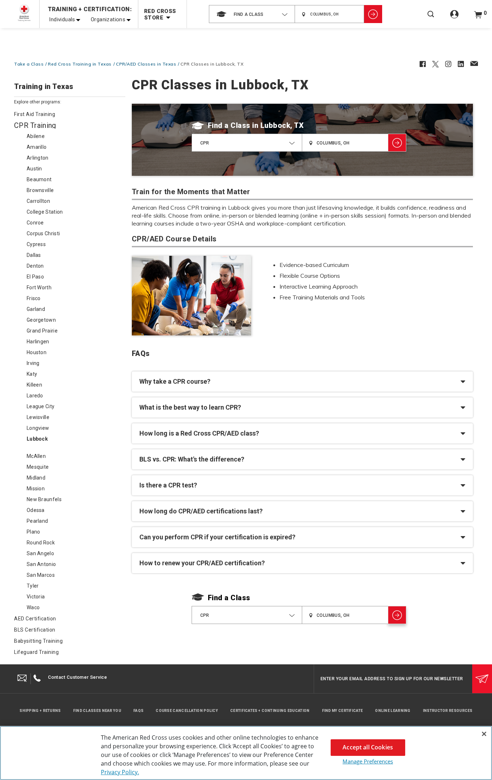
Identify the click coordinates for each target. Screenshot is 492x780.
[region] (246, 753)
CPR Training (35, 125)
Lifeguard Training (36, 652)
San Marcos (41, 575)
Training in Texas (43, 87)
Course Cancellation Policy (187, 711)
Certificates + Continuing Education (270, 711)
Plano (33, 532)
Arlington (38, 158)
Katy (32, 374)
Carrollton (38, 201)
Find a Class (229, 125)
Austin (34, 168)
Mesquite (38, 467)
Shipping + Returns (40, 711)
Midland (36, 478)
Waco (33, 607)
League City (40, 406)
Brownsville (40, 190)
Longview (38, 428)
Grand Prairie (42, 331)
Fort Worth (39, 287)
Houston (36, 352)
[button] (302, 381)
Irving (33, 363)
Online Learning (393, 711)
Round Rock (41, 542)
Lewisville (38, 417)
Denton (35, 266)
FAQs (138, 711)
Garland (36, 309)
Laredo (35, 395)
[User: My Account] (454, 18)
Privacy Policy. (120, 772)
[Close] (484, 734)
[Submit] (482, 678)
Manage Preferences (368, 761)
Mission (36, 488)
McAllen (36, 456)
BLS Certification (34, 630)
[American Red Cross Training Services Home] (24, 13)
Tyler (33, 586)
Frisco (34, 298)
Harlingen (38, 341)
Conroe (35, 223)
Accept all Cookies (368, 747)
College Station (45, 212)
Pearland (37, 521)
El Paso (35, 277)
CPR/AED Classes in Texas (146, 64)
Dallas (34, 255)
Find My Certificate (342, 711)
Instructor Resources (448, 711)
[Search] (431, 19)
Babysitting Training (38, 641)
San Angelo (40, 553)
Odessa (36, 510)
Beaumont (39, 179)
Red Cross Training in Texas (80, 64)
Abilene (36, 136)
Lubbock (37, 439)
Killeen (34, 385)
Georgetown (41, 320)
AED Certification (35, 618)
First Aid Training (34, 114)
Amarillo (36, 147)
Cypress (36, 244)
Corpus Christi (43, 233)
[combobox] (252, 14)
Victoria (36, 597)
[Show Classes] (373, 14)
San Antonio (41, 564)
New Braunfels (44, 499)
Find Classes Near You (97, 711)
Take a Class (29, 64)
